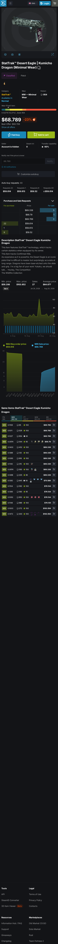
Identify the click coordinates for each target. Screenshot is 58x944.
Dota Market (35, 929)
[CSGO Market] (3, 3)
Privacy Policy (35, 900)
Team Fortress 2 (36, 941)
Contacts (33, 906)
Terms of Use (35, 894)
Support (5, 929)
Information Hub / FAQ (11, 923)
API (3, 894)
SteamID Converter (10, 900)
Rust (31, 935)
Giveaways (6, 935)
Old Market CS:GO (37, 923)
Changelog (6, 941)
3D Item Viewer (8, 906)
